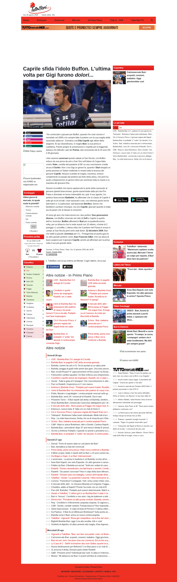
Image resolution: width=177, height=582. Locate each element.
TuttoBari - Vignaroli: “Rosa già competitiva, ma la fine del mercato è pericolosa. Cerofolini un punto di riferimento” (103, 518)
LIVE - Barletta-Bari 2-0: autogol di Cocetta (70, 359)
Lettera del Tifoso (122, 265)
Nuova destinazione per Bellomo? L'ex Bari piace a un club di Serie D (83, 547)
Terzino (28, 210)
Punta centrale (31, 222)
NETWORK (65, 572)
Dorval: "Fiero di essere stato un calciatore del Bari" (74, 444)
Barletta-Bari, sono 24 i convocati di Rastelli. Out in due (76, 397)
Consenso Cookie (82, 567)
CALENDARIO (87, 572)
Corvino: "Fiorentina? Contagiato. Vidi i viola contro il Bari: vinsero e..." (83, 481)
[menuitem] (152, 20)
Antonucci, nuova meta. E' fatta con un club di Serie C (75, 409)
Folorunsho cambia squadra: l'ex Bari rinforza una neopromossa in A (82, 375)
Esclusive (118, 242)
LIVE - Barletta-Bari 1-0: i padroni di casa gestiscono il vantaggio (137, 131)
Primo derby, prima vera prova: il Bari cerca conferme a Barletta (99, 337)
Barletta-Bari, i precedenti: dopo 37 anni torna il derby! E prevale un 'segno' (85, 428)
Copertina (118, 68)
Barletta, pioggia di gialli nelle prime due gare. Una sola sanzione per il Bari (85, 369)
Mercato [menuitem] (76, 20)
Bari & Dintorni (121, 327)
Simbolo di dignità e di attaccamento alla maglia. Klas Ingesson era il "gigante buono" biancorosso (96, 524)
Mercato (118, 285)
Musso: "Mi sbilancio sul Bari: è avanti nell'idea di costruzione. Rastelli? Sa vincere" (89, 556)
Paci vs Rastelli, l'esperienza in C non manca (72, 384)
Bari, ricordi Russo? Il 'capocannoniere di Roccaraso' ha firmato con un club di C (88, 372)
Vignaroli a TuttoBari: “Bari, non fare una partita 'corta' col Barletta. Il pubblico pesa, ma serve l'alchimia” (98, 534)
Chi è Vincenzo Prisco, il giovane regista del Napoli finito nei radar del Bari (85, 412)
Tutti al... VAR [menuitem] (116, 20)
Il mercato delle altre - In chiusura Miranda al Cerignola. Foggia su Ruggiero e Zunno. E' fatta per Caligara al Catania (104, 484)
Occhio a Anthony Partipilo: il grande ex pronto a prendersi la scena (82, 431)
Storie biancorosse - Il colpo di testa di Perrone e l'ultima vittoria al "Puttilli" (85, 509)
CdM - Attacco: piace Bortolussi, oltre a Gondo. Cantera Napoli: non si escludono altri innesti (93, 424)
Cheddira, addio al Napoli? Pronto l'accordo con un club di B (79, 487)
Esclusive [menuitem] (42, 20)
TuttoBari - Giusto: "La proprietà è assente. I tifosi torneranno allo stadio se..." (86, 478)
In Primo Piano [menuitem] (95, 20)
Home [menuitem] (26, 20)
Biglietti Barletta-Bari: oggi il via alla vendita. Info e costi (76, 521)
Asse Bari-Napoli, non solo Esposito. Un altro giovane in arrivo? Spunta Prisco (87, 462)
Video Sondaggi (121, 306)
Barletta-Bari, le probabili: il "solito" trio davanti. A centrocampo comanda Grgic (87, 434)
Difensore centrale (32, 207)
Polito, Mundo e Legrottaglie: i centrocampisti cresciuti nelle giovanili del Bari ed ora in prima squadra (97, 393)
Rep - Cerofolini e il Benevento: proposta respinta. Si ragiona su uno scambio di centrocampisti (94, 503)
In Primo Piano (58, 250)
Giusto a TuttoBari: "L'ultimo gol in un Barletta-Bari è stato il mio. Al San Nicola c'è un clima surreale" (97, 493)
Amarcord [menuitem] (59, 20)
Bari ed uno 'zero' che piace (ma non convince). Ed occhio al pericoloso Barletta (87, 540)
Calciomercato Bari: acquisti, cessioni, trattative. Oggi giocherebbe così (83, 537)
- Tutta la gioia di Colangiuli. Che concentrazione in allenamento (83, 381)
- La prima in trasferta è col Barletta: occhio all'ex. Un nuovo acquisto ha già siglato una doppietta (101, 459)
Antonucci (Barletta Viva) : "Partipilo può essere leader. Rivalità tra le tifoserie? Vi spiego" (92, 387)
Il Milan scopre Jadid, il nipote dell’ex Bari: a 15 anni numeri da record (83, 453)
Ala (27, 219)
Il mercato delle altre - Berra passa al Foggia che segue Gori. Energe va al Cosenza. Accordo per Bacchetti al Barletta (95, 310)
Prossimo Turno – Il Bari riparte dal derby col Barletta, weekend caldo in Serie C (87, 400)
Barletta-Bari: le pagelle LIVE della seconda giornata (99, 283)
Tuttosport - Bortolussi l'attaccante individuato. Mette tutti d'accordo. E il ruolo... (87, 415)
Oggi (115, 128)
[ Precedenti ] (34, 257)
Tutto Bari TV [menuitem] (137, 20)
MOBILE (107, 572)
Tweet (69, 267)
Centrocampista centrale (31, 214)
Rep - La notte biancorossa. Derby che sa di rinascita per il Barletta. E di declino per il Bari (92, 418)
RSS (114, 572)
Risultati (34, 231)
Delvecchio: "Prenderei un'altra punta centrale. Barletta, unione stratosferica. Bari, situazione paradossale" (99, 499)
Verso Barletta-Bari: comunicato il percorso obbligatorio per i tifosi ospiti (83, 403)
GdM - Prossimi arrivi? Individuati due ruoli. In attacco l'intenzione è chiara (85, 553)
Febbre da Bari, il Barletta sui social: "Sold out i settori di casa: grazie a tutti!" (86, 465)
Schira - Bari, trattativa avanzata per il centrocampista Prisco (98, 323)
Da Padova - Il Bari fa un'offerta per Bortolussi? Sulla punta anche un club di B (87, 512)
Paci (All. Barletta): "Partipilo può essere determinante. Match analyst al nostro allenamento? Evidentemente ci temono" (105, 490)
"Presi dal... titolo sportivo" (140, 269)
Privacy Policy (96, 567)
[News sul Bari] (39, 8)
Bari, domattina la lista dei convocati (67, 447)
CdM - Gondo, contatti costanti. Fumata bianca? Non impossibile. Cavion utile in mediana (92, 506)
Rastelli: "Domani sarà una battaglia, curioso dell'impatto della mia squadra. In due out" (91, 475)
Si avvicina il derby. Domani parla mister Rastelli (73, 550)
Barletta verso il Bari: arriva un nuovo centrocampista (75, 515)
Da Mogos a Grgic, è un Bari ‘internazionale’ (71, 456)
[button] (34, 227)
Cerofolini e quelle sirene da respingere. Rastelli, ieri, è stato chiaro (82, 378)
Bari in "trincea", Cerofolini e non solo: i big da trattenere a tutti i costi (82, 496)
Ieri (120, 128)
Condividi (54, 267)
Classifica (28, 263)
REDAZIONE (76, 572)
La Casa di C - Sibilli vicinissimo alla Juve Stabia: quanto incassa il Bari (84, 543)
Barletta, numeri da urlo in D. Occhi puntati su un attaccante (78, 365)
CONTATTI (99, 572)
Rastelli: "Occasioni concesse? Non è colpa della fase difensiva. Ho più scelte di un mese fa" (93, 472)
